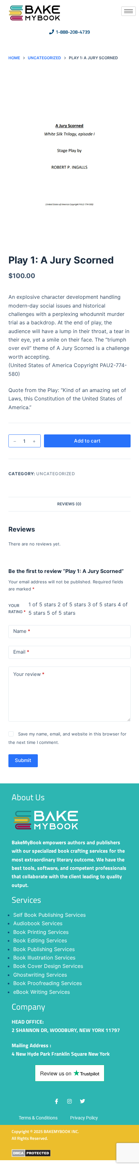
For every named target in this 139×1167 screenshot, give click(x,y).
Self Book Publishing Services (49, 915)
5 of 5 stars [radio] (61, 613)
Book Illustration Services (44, 957)
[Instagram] (69, 1101)
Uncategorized (55, 473)
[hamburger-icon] (128, 11)
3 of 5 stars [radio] (102, 604)
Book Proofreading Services (47, 983)
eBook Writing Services (41, 992)
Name (21, 631)
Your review (29, 674)
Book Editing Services (40, 940)
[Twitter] (82, 1101)
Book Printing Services (41, 932)
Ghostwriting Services (40, 974)
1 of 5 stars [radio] (42, 604)
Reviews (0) (69, 503)
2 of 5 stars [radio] (72, 604)
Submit (23, 760)
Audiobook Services (37, 923)
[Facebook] (56, 1101)
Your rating (17, 608)
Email (21, 652)
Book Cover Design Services (48, 966)
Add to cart (87, 441)
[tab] (69, 504)
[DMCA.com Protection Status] (31, 1153)
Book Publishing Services (44, 949)
